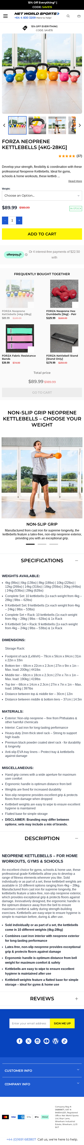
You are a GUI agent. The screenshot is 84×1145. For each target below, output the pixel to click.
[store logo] (36, 14)
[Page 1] (30, 544)
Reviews (42, 998)
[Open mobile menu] (5, 16)
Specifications (42, 560)
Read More (75, 181)
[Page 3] (53, 544)
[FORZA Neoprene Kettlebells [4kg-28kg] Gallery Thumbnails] (42, 125)
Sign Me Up (62, 1023)
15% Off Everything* (41, 2)
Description (42, 838)
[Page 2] (42, 544)
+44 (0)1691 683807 (21, 1139)
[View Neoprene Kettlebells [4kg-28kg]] (57, 125)
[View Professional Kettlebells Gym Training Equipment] (17, 125)
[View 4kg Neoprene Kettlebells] (37, 125)
